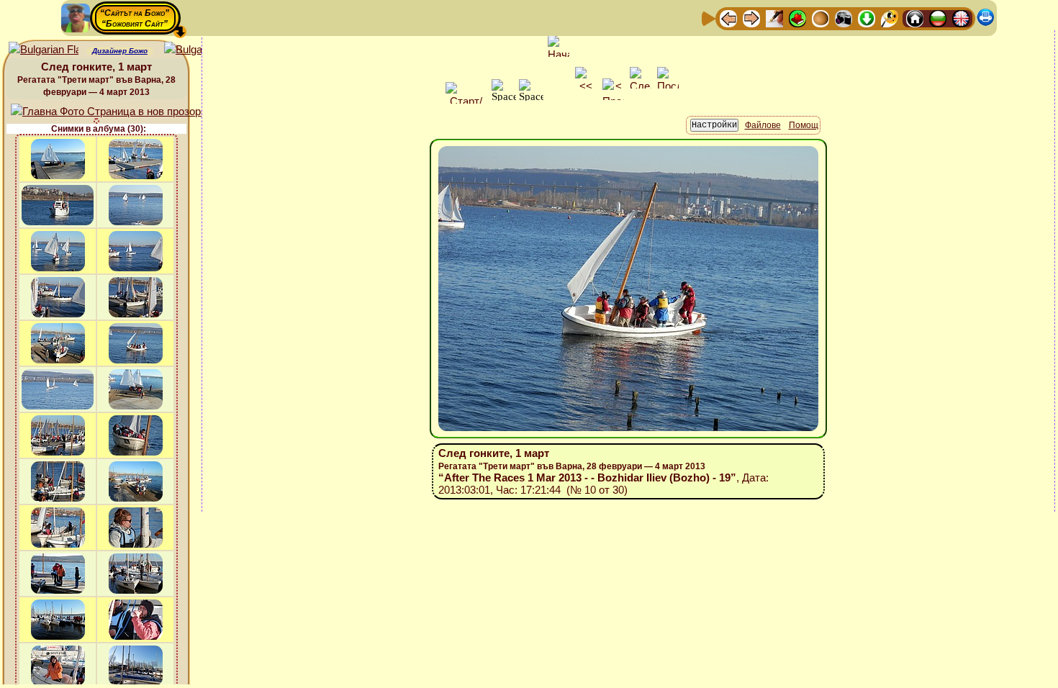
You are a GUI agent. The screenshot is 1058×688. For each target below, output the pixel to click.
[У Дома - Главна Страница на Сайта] (914, 18)
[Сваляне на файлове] (866, 18)
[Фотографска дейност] (843, 18)
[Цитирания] (797, 18)
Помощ (803, 125)
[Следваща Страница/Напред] (751, 18)
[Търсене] (889, 18)
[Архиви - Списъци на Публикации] (774, 18)
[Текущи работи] (820, 18)
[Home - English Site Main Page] (960, 18)
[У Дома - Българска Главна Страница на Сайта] (937, 18)
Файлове (763, 125)
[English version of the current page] (43, 50)
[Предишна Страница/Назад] (728, 18)
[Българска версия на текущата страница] (199, 50)
